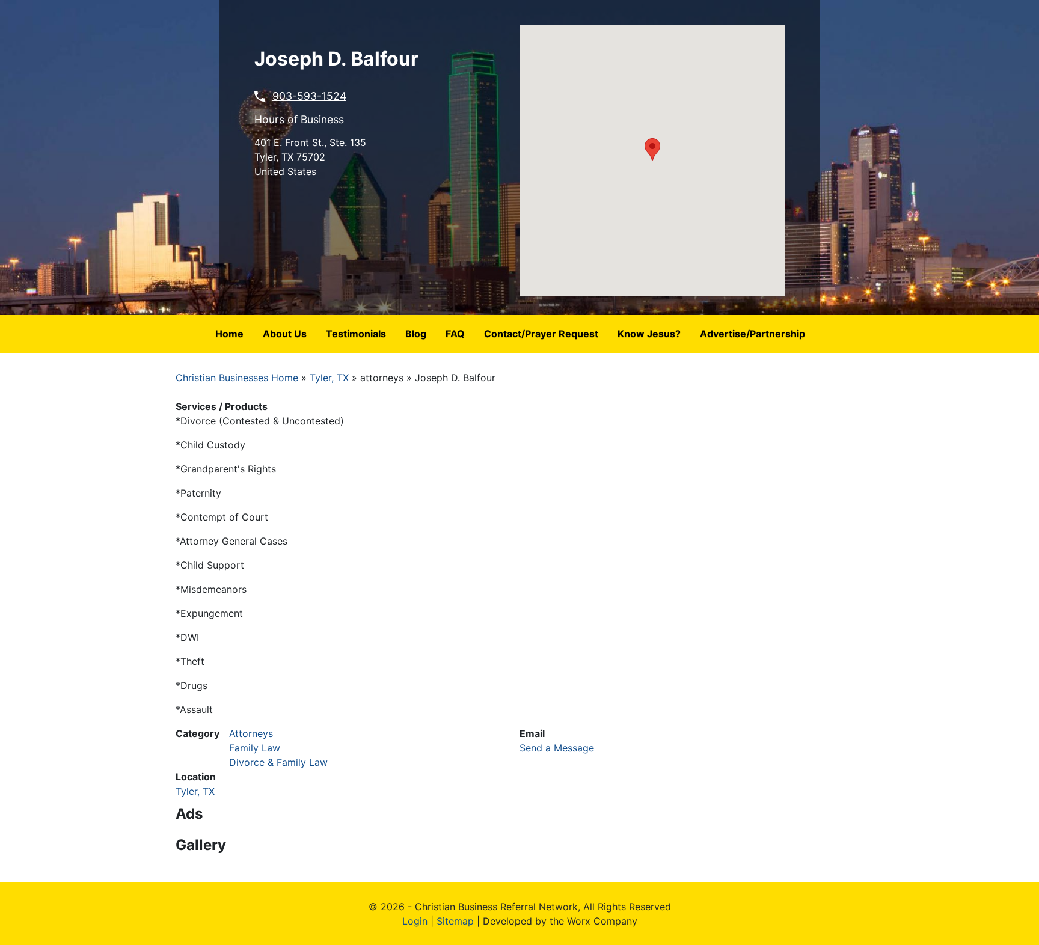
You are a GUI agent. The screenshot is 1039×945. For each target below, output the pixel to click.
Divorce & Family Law (278, 762)
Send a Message (557, 748)
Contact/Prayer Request (541, 334)
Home (229, 334)
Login (415, 921)
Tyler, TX (329, 378)
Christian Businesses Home (237, 378)
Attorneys (251, 733)
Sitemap (455, 921)
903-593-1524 (309, 96)
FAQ (455, 334)
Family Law (254, 748)
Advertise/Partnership (752, 334)
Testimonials (356, 334)
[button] (652, 149)
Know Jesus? (649, 334)
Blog (415, 334)
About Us (285, 334)
